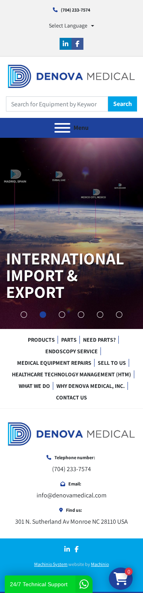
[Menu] (62, 128)
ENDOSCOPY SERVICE (71, 351)
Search (122, 104)
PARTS (69, 339)
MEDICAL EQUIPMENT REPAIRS (54, 362)
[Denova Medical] (71, 433)
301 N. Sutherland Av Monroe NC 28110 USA (71, 521)
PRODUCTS (41, 339)
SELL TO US (112, 362)
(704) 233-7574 (75, 10)
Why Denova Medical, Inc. (90, 385)
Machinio (100, 564)
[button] (23, 314)
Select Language (68, 25)
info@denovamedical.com (71, 495)
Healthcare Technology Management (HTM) (71, 374)
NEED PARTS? (99, 339)
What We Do (34, 385)
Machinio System (51, 564)
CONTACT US (71, 397)
